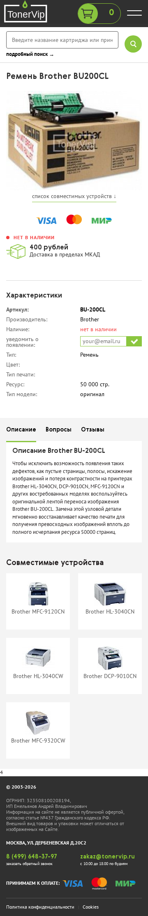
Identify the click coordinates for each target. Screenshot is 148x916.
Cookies (91, 907)
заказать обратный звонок (29, 863)
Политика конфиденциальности (40, 907)
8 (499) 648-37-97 (31, 857)
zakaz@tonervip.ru (107, 857)
